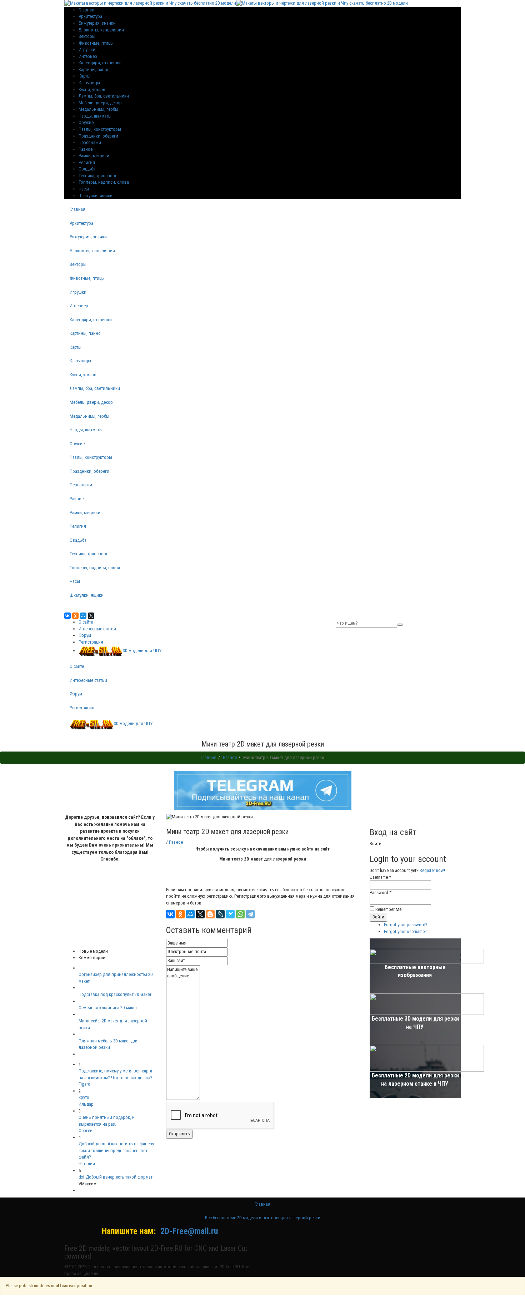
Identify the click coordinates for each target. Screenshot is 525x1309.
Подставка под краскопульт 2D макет (115, 994)
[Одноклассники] (75, 616)
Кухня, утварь (92, 89)
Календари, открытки (100, 62)
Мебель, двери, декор (100, 102)
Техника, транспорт (97, 175)
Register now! (432, 870)
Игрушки (87, 49)
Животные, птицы (96, 43)
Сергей (85, 1130)
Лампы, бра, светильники (104, 96)
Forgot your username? (405, 931)
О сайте (86, 622)
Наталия (87, 1163)
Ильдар (86, 1104)
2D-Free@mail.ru (189, 1231)
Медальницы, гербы (98, 109)
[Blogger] (210, 914)
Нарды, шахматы (95, 116)
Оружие (86, 122)
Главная (77, 209)
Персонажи (90, 142)
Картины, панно (94, 69)
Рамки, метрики (94, 155)
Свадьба (87, 169)
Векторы (87, 36)
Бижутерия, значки (97, 23)
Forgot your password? (406, 924)
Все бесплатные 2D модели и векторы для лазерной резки (262, 1217)
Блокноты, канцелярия (101, 30)
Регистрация (91, 642)
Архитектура (90, 16)
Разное (85, 149)
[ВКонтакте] (67, 616)
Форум (85, 635)
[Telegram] (250, 914)
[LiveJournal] (220, 914)
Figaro (84, 1084)
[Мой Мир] (83, 616)
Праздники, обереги (98, 136)
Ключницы (89, 82)
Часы (84, 189)
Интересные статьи (97, 628)
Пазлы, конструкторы (100, 129)
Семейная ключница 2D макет (108, 1007)
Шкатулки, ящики (95, 195)
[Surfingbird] (230, 914)
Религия (87, 162)
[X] (91, 616)
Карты (84, 76)
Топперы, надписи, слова (104, 182)
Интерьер (88, 56)
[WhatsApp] (240, 914)
